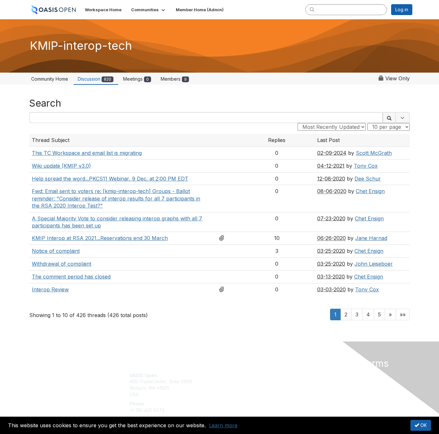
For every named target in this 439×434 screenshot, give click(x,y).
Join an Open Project (244, 384)
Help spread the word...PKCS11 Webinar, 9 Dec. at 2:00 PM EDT (110, 178)
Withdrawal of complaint (61, 264)
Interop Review (50, 289)
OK (423, 425)
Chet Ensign (370, 191)
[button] (148, 9)
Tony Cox (366, 166)
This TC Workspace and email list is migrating (87, 153)
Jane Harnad (371, 238)
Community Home (49, 79)
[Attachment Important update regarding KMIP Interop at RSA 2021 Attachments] (223, 238)
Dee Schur (367, 178)
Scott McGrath (374, 153)
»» (403, 314)
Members (174, 79)
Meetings (136, 79)
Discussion (94, 79)
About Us (324, 375)
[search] (312, 9)
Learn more (223, 425)
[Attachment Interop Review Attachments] (223, 289)
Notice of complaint (56, 251)
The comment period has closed (71, 276)
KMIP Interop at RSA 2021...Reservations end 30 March (100, 238)
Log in (401, 9)
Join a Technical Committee (251, 394)
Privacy (323, 381)
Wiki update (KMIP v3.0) (61, 166)
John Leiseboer (373, 264)
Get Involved (235, 375)
